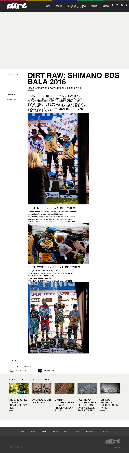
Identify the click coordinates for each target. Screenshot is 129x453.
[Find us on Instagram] (122, 4)
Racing (59, 6)
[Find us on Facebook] (112, 4)
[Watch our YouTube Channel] (117, 4)
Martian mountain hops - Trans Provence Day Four (64, 398)
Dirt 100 (66, 431)
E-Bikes (106, 6)
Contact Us (105, 431)
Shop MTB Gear (77, 8)
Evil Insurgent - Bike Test (41, 394)
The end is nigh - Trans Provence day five (19, 397)
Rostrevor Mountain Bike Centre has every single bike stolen (87, 398)
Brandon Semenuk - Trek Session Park (110, 397)
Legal (10, 447)
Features (71, 6)
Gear (48, 6)
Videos (94, 6)
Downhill (13, 75)
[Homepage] (112, 441)
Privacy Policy (18, 447)
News (83, 6)
